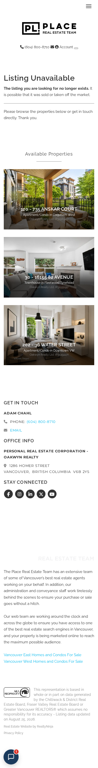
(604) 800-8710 (37, 47)
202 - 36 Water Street (49, 344)
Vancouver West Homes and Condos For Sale (43, 661)
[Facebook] (9, 494)
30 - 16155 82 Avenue (49, 277)
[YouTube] (52, 494)
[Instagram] (20, 494)
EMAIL (16, 430)
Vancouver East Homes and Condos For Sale (42, 655)
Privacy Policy (13, 733)
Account (66, 47)
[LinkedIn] (31, 494)
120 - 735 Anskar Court (49, 209)
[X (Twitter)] (41, 494)
